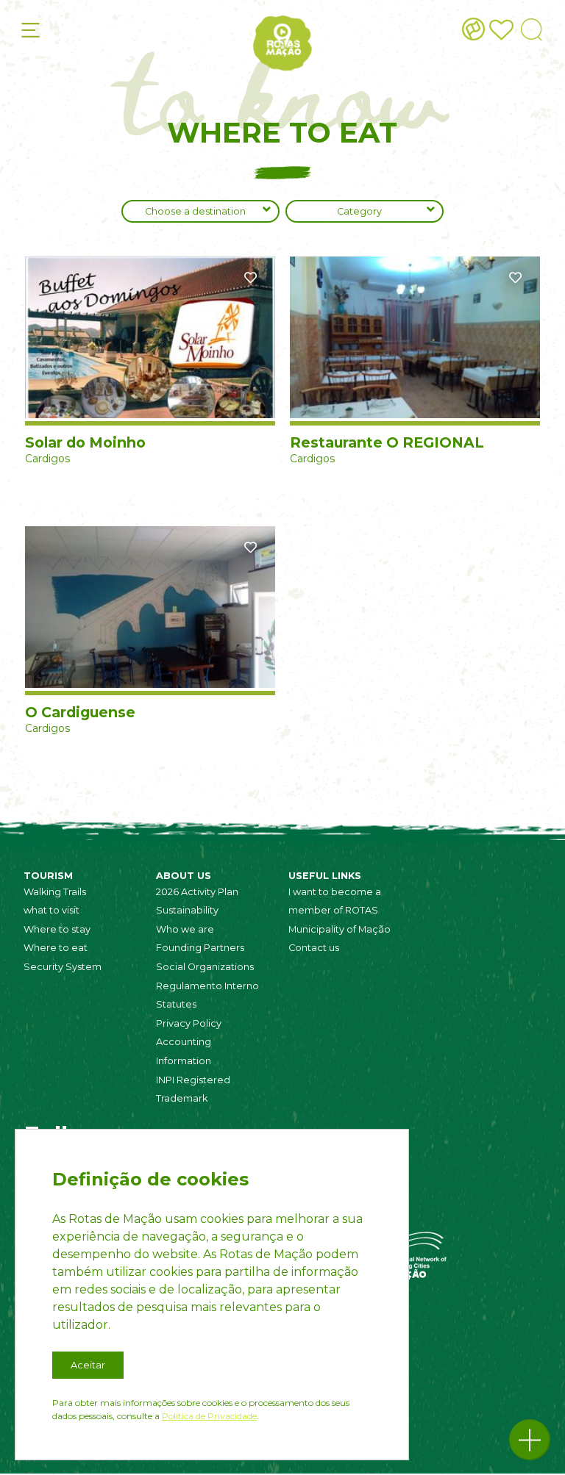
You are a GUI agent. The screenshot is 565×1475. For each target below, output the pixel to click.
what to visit (51, 910)
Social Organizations (205, 966)
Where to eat (56, 947)
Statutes (176, 1004)
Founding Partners (200, 947)
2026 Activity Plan (197, 891)
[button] (529, 1439)
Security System (63, 966)
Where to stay (57, 929)
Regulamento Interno (207, 985)
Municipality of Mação (339, 929)
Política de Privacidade (209, 1415)
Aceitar (88, 1365)
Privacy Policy (188, 1023)
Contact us (313, 947)
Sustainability (187, 910)
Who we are (185, 929)
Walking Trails (55, 891)
